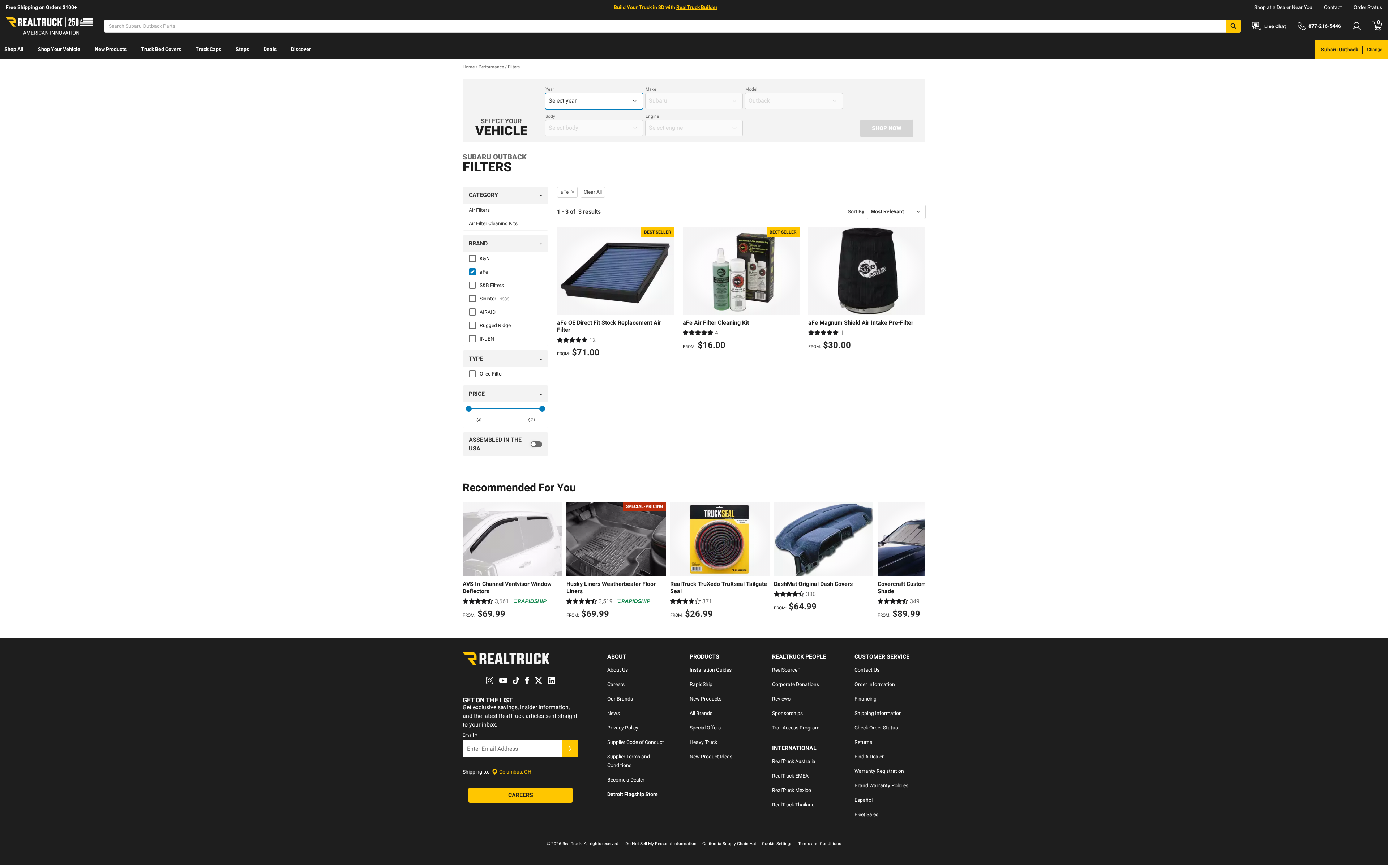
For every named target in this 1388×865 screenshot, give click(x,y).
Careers (616, 684)
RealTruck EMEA (790, 776)
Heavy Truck (703, 742)
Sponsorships (787, 713)
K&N (485, 258)
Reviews (781, 699)
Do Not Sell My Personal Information (661, 843)
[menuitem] (14, 49)
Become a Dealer (625, 780)
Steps (242, 49)
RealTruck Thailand (793, 805)
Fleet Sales (866, 814)
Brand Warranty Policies (881, 785)
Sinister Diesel (495, 298)
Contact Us (866, 670)
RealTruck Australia (793, 761)
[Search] (1233, 26)
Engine (652, 116)
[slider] (469, 409)
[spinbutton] (479, 420)
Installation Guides (711, 670)
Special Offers (705, 728)
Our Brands (620, 699)
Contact (1333, 7)
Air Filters (479, 210)
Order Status (1368, 7)
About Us (617, 670)
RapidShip (701, 684)
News (613, 713)
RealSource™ (786, 670)
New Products (111, 49)
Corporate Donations (795, 684)
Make (651, 89)
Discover (301, 49)
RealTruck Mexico (791, 790)
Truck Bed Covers (161, 49)
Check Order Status (876, 728)
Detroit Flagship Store (632, 794)
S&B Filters (492, 285)
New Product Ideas (711, 756)
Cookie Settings (777, 843)
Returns (863, 742)
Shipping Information (878, 713)
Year (549, 89)
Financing (865, 699)
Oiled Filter (491, 374)
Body (550, 116)
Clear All (593, 192)
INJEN (487, 339)
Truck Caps (208, 49)
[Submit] (570, 748)
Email (470, 735)
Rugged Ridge (495, 325)
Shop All (13, 49)
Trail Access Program (795, 728)
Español (863, 800)
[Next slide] (918, 561)
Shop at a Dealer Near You (1283, 7)
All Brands (701, 713)
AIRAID (488, 312)
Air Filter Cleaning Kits (493, 223)
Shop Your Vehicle (59, 49)
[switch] (505, 444)
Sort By (856, 211)
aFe (484, 272)
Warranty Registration (879, 771)
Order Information (874, 684)
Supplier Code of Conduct (635, 742)
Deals (270, 49)
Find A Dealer (869, 756)
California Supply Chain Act (729, 843)
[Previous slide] (470, 561)
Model (751, 89)
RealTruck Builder (696, 7)
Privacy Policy (622, 728)
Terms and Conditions (819, 843)
